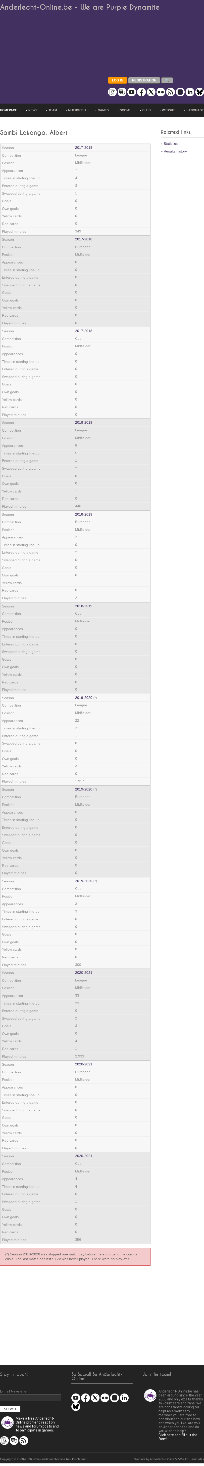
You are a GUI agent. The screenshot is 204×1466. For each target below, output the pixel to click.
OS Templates (194, 1459)
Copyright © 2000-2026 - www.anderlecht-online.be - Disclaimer (43, 1459)
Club (146, 110)
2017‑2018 (83, 148)
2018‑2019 (83, 422)
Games (103, 110)
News (32, 110)
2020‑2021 (83, 973)
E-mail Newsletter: (14, 1391)
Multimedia (77, 110)
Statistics (171, 144)
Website (168, 110)
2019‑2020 (83, 698)
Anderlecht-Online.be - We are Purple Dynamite (80, 7)
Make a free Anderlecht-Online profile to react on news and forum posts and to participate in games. (37, 1424)
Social (125, 110)
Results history (175, 151)
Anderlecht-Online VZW (166, 1459)
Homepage (8, 110)
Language (195, 110)
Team (53, 110)
